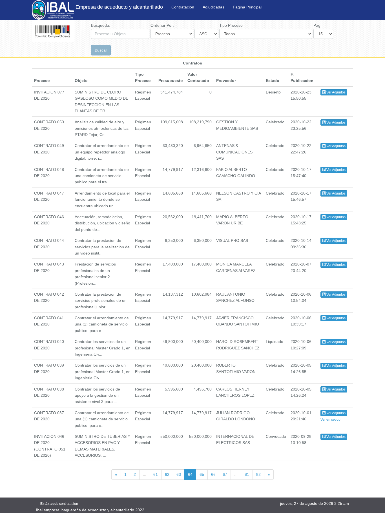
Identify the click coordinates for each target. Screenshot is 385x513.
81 (247, 474)
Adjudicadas (213, 7)
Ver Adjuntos (336, 92)
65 (202, 474)
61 (155, 474)
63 (178, 474)
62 (167, 474)
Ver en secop (330, 419)
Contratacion (182, 7)
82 (258, 474)
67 (225, 474)
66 (213, 474)
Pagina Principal (247, 7)
